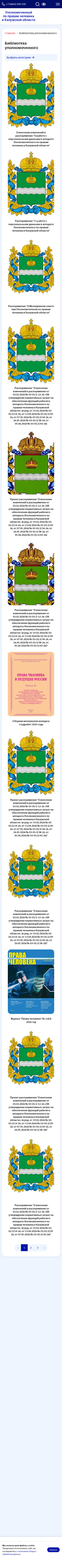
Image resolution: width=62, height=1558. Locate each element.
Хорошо (53, 1549)
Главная (10, 33)
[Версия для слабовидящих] (43, 4)
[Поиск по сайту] (37, 4)
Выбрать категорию (19, 57)
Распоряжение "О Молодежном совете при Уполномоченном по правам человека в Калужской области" (31, 309)
